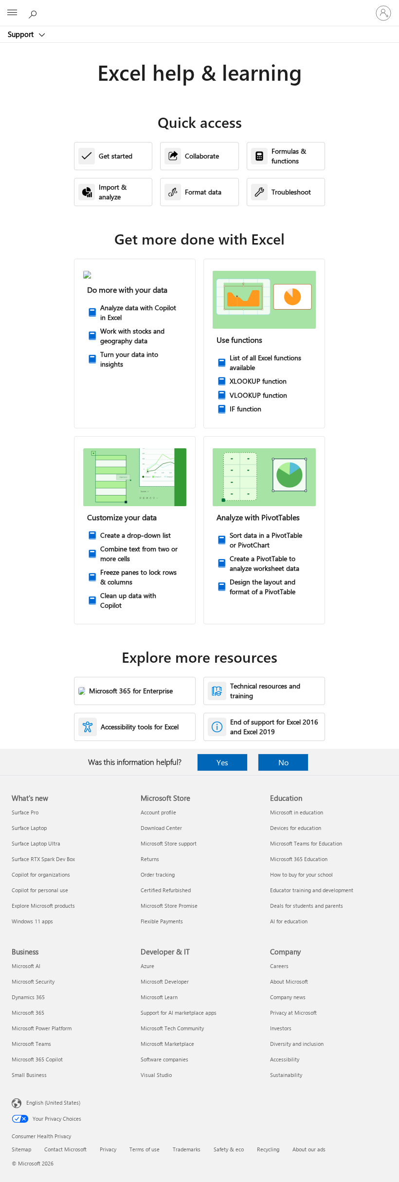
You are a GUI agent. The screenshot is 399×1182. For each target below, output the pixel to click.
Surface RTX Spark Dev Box (43, 859)
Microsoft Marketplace (167, 1043)
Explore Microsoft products (43, 905)
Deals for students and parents (306, 905)
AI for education (289, 921)
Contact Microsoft (65, 1149)
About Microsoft (289, 981)
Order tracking (158, 874)
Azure (147, 966)
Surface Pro (25, 812)
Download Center (161, 827)
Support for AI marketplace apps (179, 1012)
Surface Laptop (29, 827)
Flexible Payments (162, 921)
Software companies (164, 1059)
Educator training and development (311, 890)
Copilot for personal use (40, 890)
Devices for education (295, 827)
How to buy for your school (301, 874)
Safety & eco (229, 1149)
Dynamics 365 (28, 997)
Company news (288, 997)
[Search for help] (34, 12)
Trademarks (186, 1149)
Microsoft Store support (169, 843)
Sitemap (21, 1149)
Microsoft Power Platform (42, 1028)
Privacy (108, 1149)
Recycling (268, 1149)
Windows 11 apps (32, 921)
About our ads (309, 1149)
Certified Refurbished (166, 890)
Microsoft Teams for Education (306, 843)
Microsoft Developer (165, 981)
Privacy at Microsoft (293, 1012)
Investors (280, 1028)
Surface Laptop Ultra (36, 843)
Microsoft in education (296, 812)
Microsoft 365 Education (298, 859)
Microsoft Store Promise (169, 905)
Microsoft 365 (28, 1012)
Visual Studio (156, 1074)
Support (22, 34)
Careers (279, 966)
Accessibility (284, 1059)
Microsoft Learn (159, 997)
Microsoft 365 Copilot (37, 1059)
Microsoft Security (33, 981)
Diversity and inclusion (297, 1043)
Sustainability (286, 1074)
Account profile (158, 812)
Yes (222, 762)
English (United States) (53, 1102)
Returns (150, 859)
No (283, 762)
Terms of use (144, 1149)
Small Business (29, 1074)
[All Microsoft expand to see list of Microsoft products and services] (12, 13)
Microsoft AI (26, 966)
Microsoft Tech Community (172, 1028)
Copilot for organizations (41, 874)
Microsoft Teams (31, 1043)
